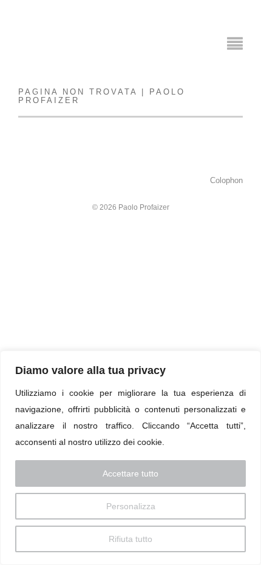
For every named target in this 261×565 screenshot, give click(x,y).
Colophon (226, 180)
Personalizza (130, 506)
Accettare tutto (130, 473)
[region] (130, 457)
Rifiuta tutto (130, 539)
